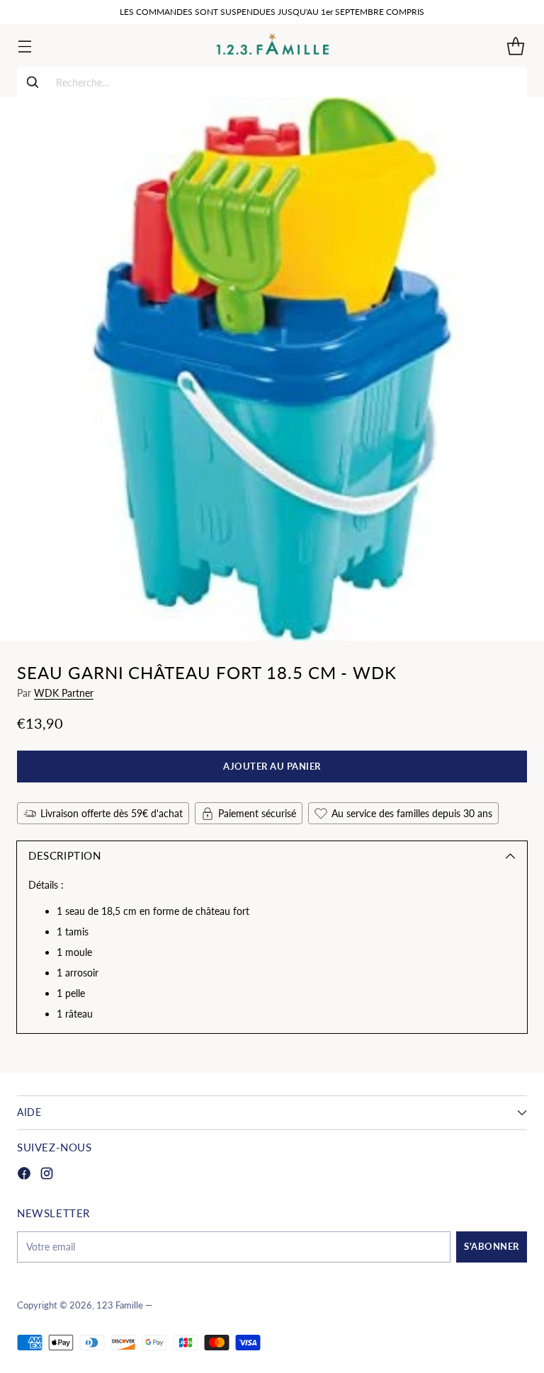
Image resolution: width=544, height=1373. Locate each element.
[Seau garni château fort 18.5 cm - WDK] (272, 369)
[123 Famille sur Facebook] (24, 1175)
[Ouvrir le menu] (24, 45)
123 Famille (119, 1305)
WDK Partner (64, 693)
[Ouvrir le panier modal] (515, 45)
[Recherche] (32, 82)
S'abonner (491, 1246)
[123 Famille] (272, 45)
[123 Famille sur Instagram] (46, 1175)
